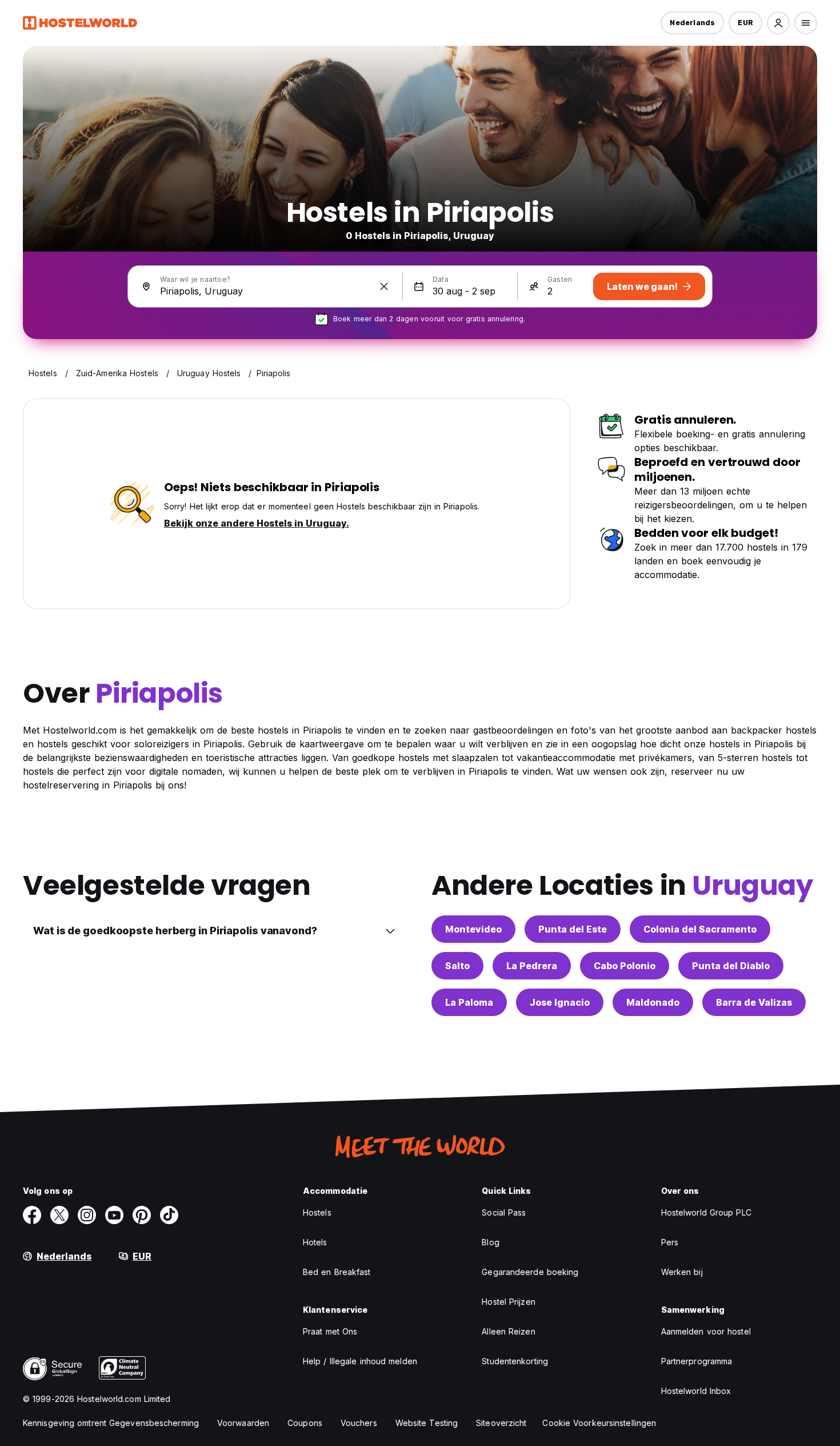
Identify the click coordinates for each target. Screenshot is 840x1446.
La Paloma (469, 1002)
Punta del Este (572, 929)
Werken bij (682, 1272)
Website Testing (426, 1423)
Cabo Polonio (624, 965)
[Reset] (384, 286)
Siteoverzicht (501, 1423)
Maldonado (652, 1002)
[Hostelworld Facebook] (32, 1215)
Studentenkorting (515, 1361)
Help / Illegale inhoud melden (360, 1361)
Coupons (304, 1423)
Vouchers (359, 1423)
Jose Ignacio (560, 1002)
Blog (490, 1242)
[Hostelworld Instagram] (87, 1215)
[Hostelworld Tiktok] (169, 1215)
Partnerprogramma (697, 1361)
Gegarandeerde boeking (530, 1272)
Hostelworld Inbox (696, 1391)
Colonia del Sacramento (700, 929)
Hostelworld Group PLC (706, 1212)
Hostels (317, 1212)
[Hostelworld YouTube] (114, 1215)
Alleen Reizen (508, 1331)
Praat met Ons (330, 1331)
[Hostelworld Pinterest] (142, 1215)
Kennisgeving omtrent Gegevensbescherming (111, 1423)
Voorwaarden (243, 1423)
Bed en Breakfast (337, 1272)
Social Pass (504, 1212)
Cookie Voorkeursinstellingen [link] (599, 1423)
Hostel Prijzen (508, 1301)
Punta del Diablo (731, 965)
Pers (669, 1242)
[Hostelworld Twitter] (59, 1215)
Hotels (315, 1242)
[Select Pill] (778, 22)
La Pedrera (531, 965)
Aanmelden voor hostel (706, 1331)
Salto (457, 965)
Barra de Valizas (754, 1002)
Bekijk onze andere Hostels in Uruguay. (256, 523)
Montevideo (473, 929)
